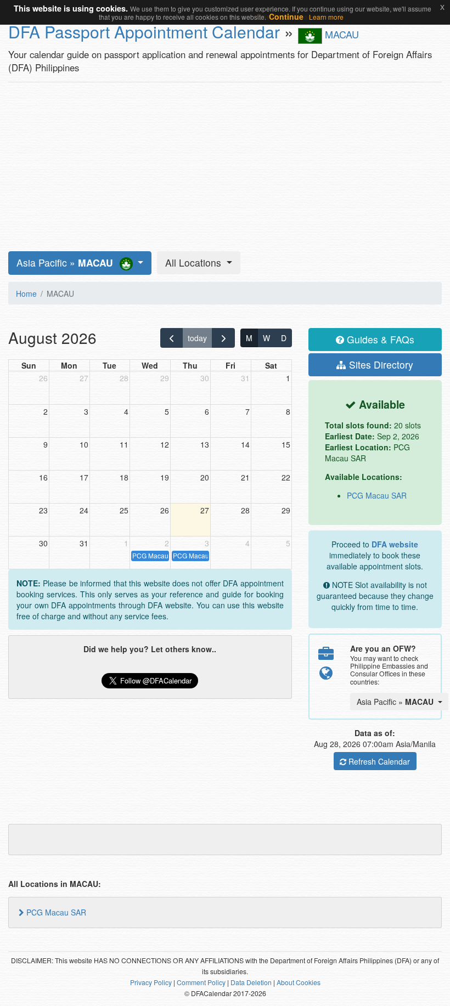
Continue (286, 16)
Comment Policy (201, 982)
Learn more (326, 16)
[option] (118, 912)
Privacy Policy (151, 982)
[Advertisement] (225, 167)
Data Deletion (251, 982)
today (197, 337)
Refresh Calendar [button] (378, 761)
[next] (223, 338)
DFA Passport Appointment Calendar (144, 31)
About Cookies (298, 982)
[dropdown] (79, 263)
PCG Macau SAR (377, 495)
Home (26, 293)
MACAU (340, 34)
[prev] (171, 338)
